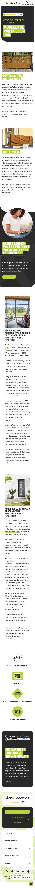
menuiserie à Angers (13, 532)
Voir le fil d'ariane (7, 9)
